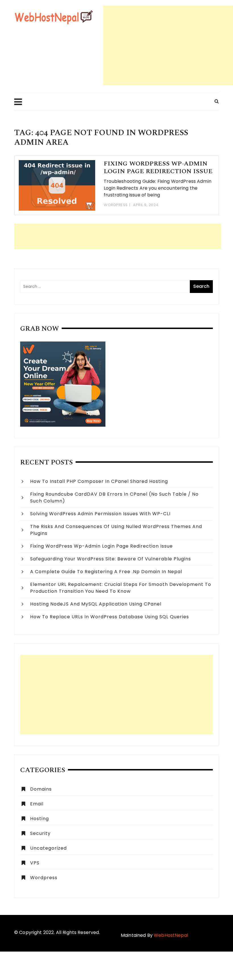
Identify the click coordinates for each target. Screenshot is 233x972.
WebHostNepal (171, 935)
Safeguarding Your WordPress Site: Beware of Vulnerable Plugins (110, 559)
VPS (34, 863)
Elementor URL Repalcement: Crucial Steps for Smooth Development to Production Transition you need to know (120, 587)
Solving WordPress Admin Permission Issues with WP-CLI (100, 513)
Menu (18, 102)
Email (36, 804)
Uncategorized (48, 848)
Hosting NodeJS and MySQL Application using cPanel (95, 604)
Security (40, 833)
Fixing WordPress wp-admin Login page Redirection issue (158, 167)
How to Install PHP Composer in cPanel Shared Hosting (99, 481)
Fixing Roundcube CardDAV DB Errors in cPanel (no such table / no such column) (114, 497)
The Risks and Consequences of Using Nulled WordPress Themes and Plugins (116, 530)
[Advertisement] (168, 45)
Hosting (39, 818)
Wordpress (116, 205)
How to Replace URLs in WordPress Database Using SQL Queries (109, 616)
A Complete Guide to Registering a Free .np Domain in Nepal (106, 571)
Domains (41, 789)
